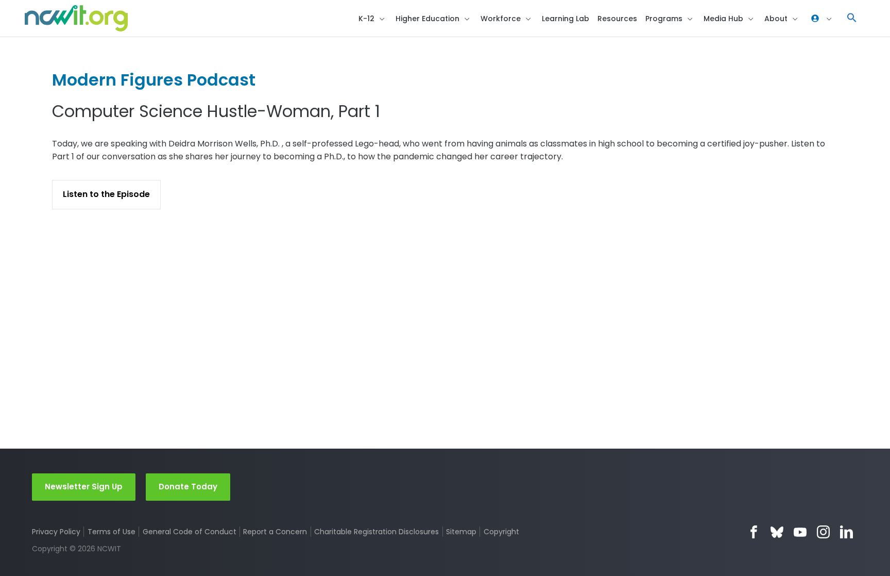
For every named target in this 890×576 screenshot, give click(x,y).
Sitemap (461, 531)
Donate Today (188, 486)
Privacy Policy (56, 531)
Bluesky (777, 531)
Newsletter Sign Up (84, 486)
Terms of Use (111, 531)
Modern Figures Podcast (153, 79)
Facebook (753, 531)
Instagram (823, 531)
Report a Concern (275, 531)
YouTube (800, 531)
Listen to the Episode (106, 194)
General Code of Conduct (189, 531)
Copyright (501, 531)
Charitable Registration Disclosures (376, 531)
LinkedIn (846, 531)
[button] (851, 18)
